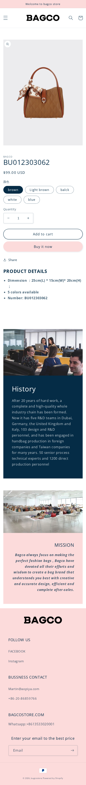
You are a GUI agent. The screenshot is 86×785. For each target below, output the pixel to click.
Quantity (9, 209)
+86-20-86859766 (22, 698)
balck (65, 190)
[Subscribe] (72, 750)
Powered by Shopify (53, 778)
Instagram (16, 661)
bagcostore (36, 778)
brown (13, 190)
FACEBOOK (16, 651)
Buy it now (43, 246)
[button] (5, 18)
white (12, 199)
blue (31, 199)
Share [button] (12, 260)
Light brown (39, 190)
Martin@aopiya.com (23, 689)
